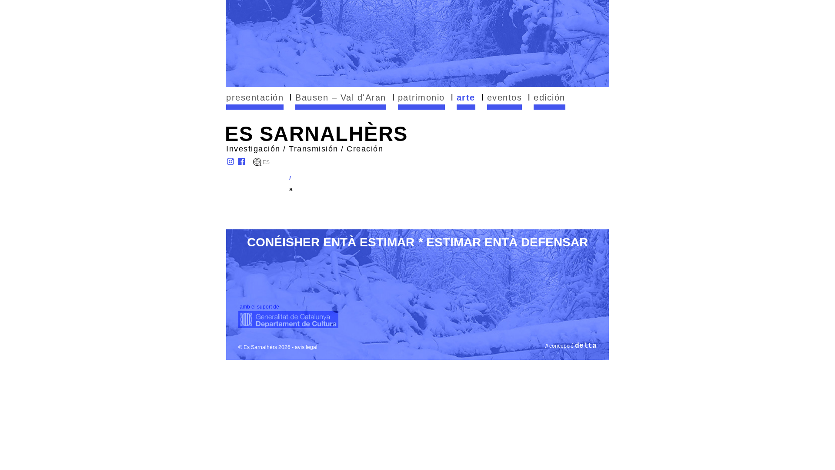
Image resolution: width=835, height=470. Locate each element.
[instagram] (230, 161)
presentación (255, 97)
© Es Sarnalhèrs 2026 (264, 347)
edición (549, 97)
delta (586, 346)
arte (466, 97)
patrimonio (421, 97)
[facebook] (241, 161)
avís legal (306, 347)
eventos (504, 97)
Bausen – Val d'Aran (340, 97)
